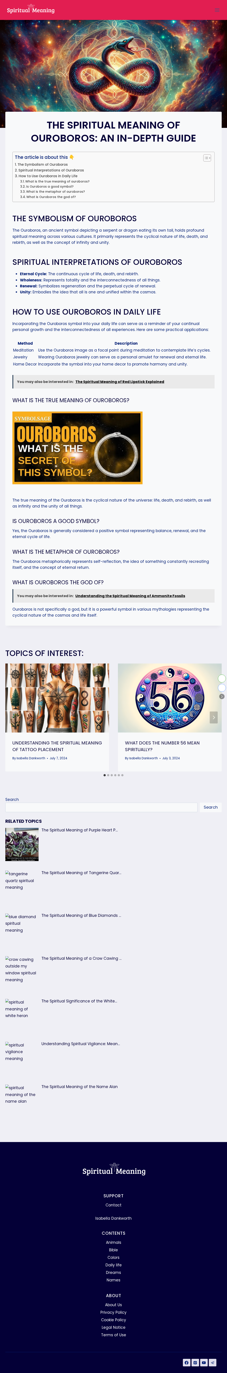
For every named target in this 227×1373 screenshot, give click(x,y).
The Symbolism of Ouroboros (43, 164)
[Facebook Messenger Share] (222, 688)
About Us (113, 1305)
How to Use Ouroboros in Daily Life (48, 176)
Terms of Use (113, 1335)
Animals (113, 1242)
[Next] (214, 717)
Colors (113, 1257)
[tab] (105, 775)
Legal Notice (113, 1327)
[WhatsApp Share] (222, 679)
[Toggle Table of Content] (205, 158)
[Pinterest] (195, 1362)
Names (113, 1280)
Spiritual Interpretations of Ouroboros (51, 170)
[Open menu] (217, 10)
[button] (222, 696)
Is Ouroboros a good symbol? (50, 187)
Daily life (114, 1265)
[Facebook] (186, 1362)
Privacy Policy (113, 1312)
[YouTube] (204, 1362)
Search (12, 799)
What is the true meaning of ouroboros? (57, 181)
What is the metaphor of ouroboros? (55, 192)
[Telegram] (212, 1362)
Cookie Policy (113, 1320)
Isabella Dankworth (31, 758)
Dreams (113, 1272)
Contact (113, 1205)
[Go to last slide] (13, 717)
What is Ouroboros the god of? (51, 197)
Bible (113, 1250)
